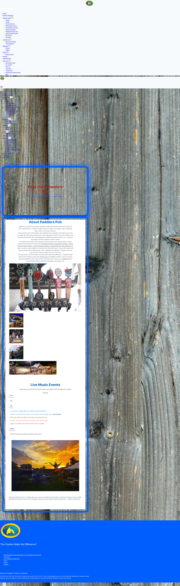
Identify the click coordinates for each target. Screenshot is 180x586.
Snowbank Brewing (55, 246)
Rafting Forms (9, 54)
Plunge (7, 20)
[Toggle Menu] (1, 87)
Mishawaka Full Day (11, 25)
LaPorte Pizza (44, 257)
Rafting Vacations (8, 15)
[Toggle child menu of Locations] (10, 39)
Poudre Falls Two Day (12, 27)
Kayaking (8, 37)
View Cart (5, 157)
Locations (6, 39)
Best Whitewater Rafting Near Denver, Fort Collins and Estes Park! (22, 555)
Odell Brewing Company (61, 244)
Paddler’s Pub (7, 58)
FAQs (4, 52)
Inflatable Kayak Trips (12, 31)
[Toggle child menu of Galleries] (9, 46)
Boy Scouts (9, 35)
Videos (8, 50)
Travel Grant (9, 70)
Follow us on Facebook (20, 573)
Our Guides (9, 65)
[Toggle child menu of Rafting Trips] (11, 18)
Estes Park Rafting (11, 41)
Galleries (5, 46)
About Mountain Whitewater (12, 559)
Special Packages (11, 29)
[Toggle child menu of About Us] (9, 60)
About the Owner (10, 63)
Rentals (5, 56)
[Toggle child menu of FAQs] (7, 52)
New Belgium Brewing (47, 244)
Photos (8, 48)
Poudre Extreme (10, 24)
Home (4, 13)
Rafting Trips (6, 18)
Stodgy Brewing (66, 246)
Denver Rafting (10, 43)
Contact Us (6, 155)
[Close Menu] (1, 89)
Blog (7, 74)
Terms (5, 560)
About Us (5, 61)
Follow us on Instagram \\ (7, 573)
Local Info (8, 68)
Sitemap (6, 564)
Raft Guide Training (11, 113)
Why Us (8, 67)
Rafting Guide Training (12, 33)
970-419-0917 (4, 10)
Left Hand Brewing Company (41, 246)
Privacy (6, 562)
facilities (64, 259)
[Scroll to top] (1, 584)
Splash (7, 22)
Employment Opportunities (13, 72)
